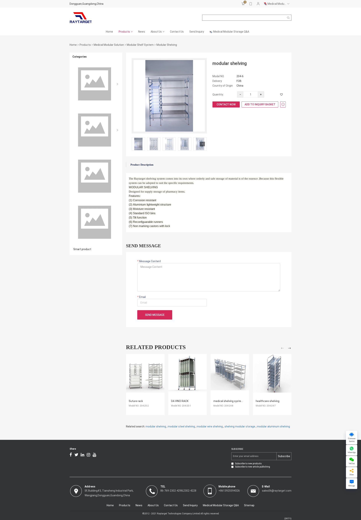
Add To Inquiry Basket (260, 104)
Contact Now (226, 104)
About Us (156, 31)
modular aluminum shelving (273, 426)
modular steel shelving (181, 426)
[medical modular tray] (96, 222)
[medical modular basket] (96, 176)
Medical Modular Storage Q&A (231, 31)
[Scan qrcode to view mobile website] (250, 4)
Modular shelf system (140, 44)
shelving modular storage (239, 426)
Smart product (82, 249)
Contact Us (177, 31)
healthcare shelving (267, 401)
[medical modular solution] (96, 130)
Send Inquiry (196, 31)
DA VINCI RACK (179, 401)
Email (142, 296)
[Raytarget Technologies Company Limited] (81, 17)
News (141, 31)
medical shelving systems (229, 401)
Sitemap (249, 505)
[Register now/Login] (258, 4)
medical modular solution (109, 44)
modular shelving (156, 426)
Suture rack (136, 401)
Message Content (150, 261)
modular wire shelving (210, 426)
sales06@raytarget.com (276, 490)
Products (124, 31)
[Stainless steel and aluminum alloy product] (96, 84)
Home (109, 31)
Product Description (141, 164)
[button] (202, 144)
